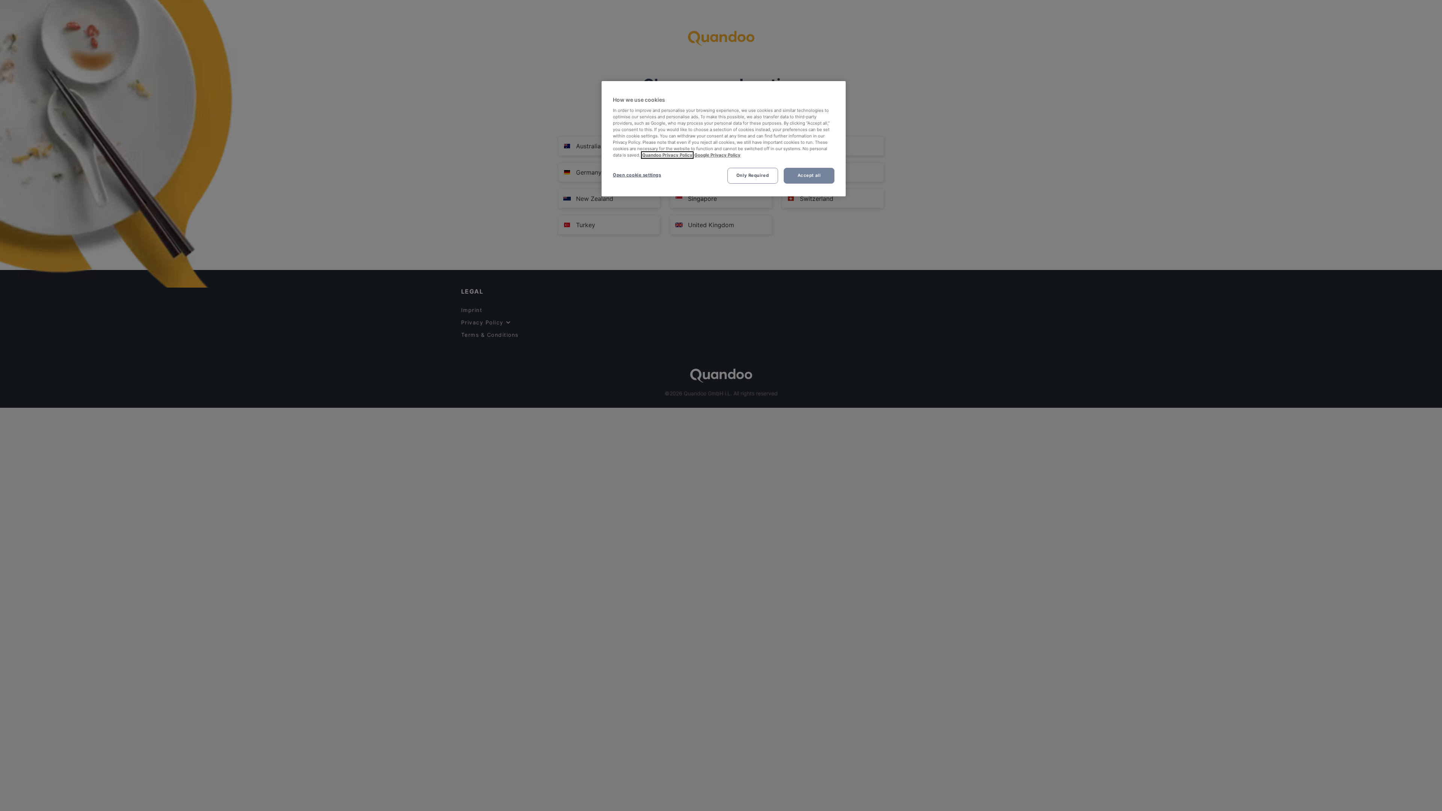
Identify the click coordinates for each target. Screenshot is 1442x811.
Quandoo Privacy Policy (667, 155)
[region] (724, 138)
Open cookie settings (637, 175)
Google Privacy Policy (717, 155)
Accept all (809, 175)
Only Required (752, 175)
